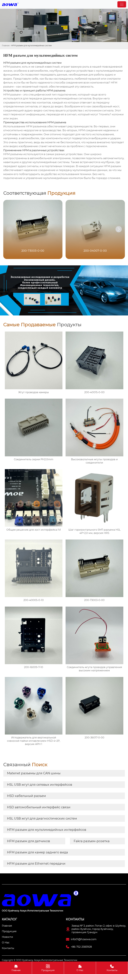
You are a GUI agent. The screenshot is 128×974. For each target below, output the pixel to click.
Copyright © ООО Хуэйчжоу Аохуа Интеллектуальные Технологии (39, 960)
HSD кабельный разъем (26, 796)
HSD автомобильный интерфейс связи (38, 807)
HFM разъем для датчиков (28, 841)
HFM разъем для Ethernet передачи (36, 863)
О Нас (79, 968)
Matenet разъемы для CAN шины (34, 773)
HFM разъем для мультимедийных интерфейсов (46, 830)
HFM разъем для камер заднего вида (37, 852)
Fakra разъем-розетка (92, 841)
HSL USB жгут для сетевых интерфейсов (39, 784)
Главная (6, 45)
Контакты (112, 968)
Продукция (47, 968)
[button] (119, 229)
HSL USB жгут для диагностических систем (42, 818)
